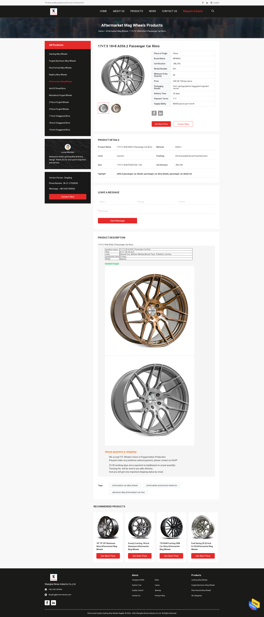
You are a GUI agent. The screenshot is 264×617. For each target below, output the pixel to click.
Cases (157, 585)
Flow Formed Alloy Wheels (60, 68)
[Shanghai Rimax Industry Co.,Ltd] (53, 11)
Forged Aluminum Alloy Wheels (62, 61)
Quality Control (137, 590)
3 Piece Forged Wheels (59, 109)
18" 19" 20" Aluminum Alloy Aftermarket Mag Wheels (106, 546)
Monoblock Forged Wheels (60, 95)
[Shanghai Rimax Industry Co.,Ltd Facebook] (203, 3)
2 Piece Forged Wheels (59, 102)
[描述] (212, 11)
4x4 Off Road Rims (57, 88)
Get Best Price (161, 124)
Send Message (117, 220)
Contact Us (136, 596)
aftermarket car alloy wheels (125, 485)
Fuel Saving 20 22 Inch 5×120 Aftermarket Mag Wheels (202, 546)
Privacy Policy (160, 596)
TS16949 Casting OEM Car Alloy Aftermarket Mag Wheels (170, 546)
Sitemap (158, 590)
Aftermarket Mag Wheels (117, 31)
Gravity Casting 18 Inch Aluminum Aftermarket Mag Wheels (138, 546)
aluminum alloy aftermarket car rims (128, 492)
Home (101, 31)
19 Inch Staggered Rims (59, 130)
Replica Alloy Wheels (58, 75)
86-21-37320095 (70, 183)
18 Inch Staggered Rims (59, 123)
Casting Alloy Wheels (58, 54)
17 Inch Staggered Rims (59, 116)
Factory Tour (136, 585)
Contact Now (67, 196)
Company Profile (138, 580)
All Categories (196, 596)
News (157, 580)
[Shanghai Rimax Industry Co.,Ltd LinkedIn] (207, 3)
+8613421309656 (67, 189)
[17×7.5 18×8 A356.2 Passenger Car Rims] (122, 76)
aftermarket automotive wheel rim (161, 485)
